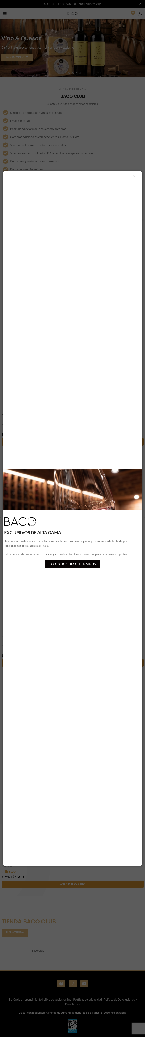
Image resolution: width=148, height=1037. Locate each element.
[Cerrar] (134, 176)
